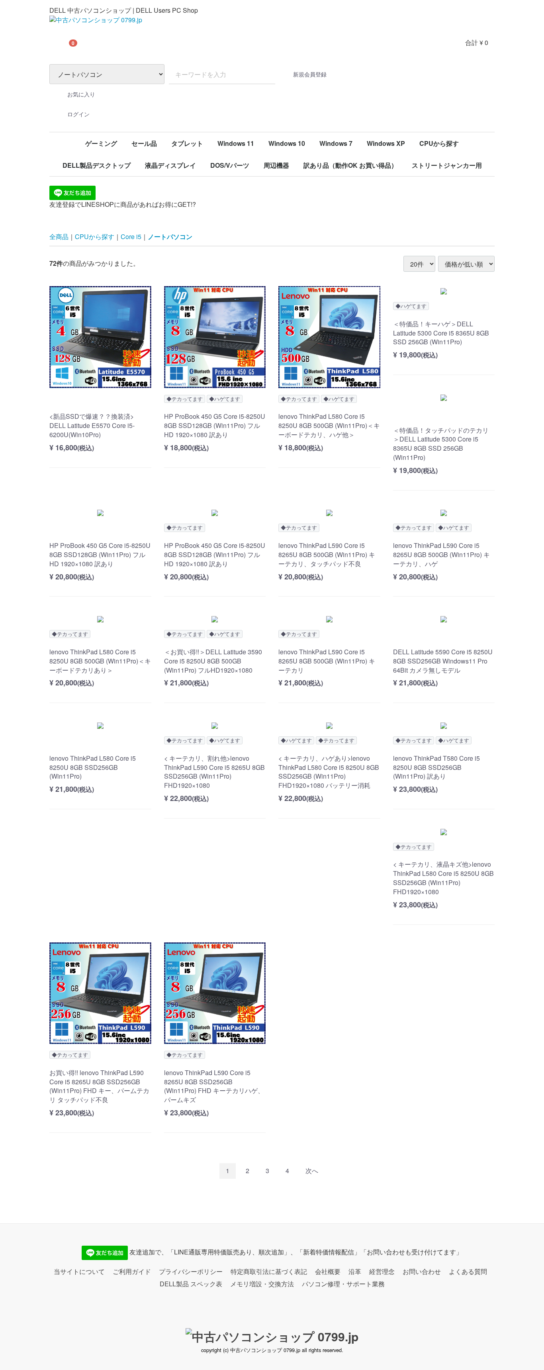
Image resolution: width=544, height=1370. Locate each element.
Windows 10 (286, 143)
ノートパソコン (170, 236)
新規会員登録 (310, 74)
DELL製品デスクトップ (97, 165)
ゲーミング (101, 143)
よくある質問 (468, 1271)
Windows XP (386, 143)
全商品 (58, 236)
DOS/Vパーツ (229, 165)
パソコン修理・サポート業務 (343, 1283)
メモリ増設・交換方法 (262, 1283)
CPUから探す (439, 143)
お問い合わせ (422, 1271)
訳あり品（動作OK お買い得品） (350, 165)
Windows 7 (335, 143)
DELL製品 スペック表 (191, 1283)
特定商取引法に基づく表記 (269, 1271)
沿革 (354, 1271)
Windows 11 (235, 143)
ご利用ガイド (132, 1271)
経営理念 (382, 1271)
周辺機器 (276, 165)
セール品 (144, 143)
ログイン (78, 114)
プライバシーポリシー (191, 1271)
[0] (59, 42)
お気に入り (81, 94)
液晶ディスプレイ (170, 165)
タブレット (187, 143)
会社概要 (327, 1271)
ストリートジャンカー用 (447, 165)
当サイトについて (79, 1271)
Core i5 (131, 236)
